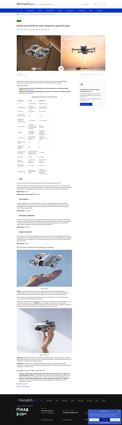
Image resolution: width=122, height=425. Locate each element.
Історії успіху (70, 10)
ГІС (21, 10)
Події (90, 10)
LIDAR (60, 10)
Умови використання (67, 419)
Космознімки (30, 10)
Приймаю (94, 419)
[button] (119, 411)
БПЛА (40, 10)
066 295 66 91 (51, 412)
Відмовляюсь (105, 419)
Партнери (81, 10)
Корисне (99, 10)
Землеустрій (50, 10)
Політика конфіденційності (105, 422)
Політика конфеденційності (47, 419)
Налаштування (115, 419)
